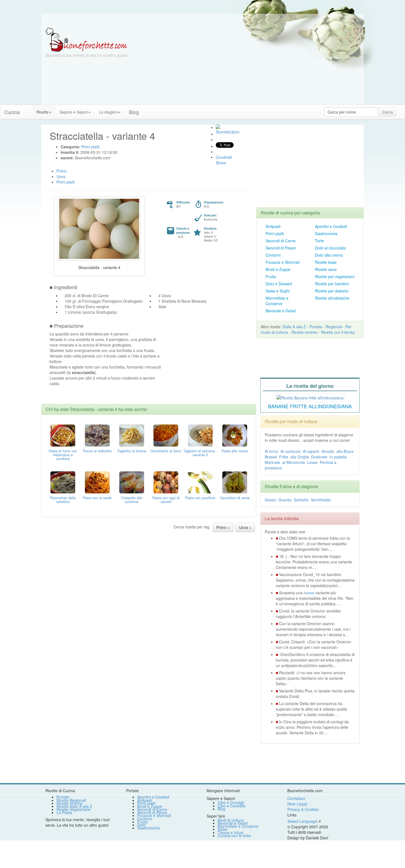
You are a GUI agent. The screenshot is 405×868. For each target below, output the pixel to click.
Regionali (334, 326)
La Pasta (64, 812)
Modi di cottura (231, 820)
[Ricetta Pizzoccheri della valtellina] (62, 482)
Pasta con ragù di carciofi (166, 499)
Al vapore (311, 451)
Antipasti (273, 226)
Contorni (273, 255)
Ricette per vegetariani (334, 276)
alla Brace (345, 451)
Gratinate (319, 456)
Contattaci (296, 798)
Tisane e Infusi (230, 832)
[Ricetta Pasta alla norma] (234, 435)
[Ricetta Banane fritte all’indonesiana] (310, 397)
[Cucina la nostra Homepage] (28, 109)
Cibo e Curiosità (231, 805)
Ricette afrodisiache (332, 298)
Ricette (42, 112)
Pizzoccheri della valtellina (63, 499)
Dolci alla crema (329, 255)
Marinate (272, 462)
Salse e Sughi (278, 291)
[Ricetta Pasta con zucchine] (200, 482)
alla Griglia (299, 456)
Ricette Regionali (71, 800)
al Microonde (293, 462)
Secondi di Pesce (281, 248)
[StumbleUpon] (218, 127)
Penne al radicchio (97, 450)
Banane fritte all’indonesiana (310, 406)
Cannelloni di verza (235, 497)
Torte (319, 240)
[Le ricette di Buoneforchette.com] (202, 21)
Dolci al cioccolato (330, 248)
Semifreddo (321, 499)
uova (310, 592)
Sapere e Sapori (74, 112)
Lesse (312, 462)
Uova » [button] (245, 527)
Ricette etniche (304, 332)
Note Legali (297, 804)
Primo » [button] (223, 527)
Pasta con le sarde (97, 497)
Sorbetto (301, 499)
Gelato (270, 499)
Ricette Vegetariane (73, 809)
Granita (285, 499)
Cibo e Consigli (231, 802)
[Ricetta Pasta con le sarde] (97, 482)
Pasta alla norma (235, 450)
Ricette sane (326, 269)
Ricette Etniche (69, 803)
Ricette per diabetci (332, 291)
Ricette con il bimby (338, 332)
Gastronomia (326, 233)
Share (221, 162)
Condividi (224, 157)
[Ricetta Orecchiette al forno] (165, 435)
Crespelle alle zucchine (131, 499)
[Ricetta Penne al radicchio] (97, 435)
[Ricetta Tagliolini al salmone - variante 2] (200, 435)
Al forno (271, 451)
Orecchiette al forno (165, 450)
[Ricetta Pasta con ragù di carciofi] (165, 482)
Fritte (283, 456)
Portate (315, 326)
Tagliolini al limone (131, 450)
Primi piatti (275, 233)
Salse (222, 829)
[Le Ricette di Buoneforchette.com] (86, 39)
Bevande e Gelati (281, 310)
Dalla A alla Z (294, 326)
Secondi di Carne (281, 240)
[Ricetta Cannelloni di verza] (234, 482)
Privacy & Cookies (303, 809)
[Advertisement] (256, 66)
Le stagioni (108, 112)
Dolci (141, 824)
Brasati (271, 456)
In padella (338, 456)
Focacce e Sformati (282, 262)
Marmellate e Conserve (277, 300)
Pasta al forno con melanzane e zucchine (63, 454)
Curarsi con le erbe (234, 835)
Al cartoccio (290, 451)
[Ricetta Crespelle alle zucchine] (131, 482)
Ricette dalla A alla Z (74, 806)
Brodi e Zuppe (278, 269)
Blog (221, 808)
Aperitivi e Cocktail (331, 226)
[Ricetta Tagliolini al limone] (131, 435)
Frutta (271, 276)
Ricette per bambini (332, 283)
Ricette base (326, 262)
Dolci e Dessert (279, 283)
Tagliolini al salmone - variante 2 (200, 452)
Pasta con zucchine (200, 497)
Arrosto (328, 451)
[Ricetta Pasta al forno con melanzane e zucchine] (62, 435)
